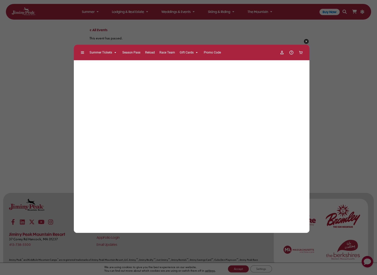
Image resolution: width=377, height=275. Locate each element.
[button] (306, 41)
